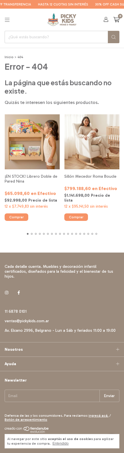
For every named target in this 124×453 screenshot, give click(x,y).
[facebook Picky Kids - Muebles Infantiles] (19, 292)
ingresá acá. (98, 416)
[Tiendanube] (27, 432)
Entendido (60, 443)
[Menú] (7, 19)
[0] (116, 19)
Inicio (9, 57)
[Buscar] (113, 37)
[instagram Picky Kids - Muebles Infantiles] (7, 292)
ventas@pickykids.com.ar (27, 321)
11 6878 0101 (16, 311)
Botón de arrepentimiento (26, 420)
